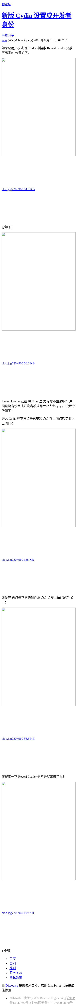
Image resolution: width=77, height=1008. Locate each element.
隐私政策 (15, 977)
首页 (12, 958)
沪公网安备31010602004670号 (52, 1002)
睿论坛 (6, 4)
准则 (12, 968)
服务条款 (15, 973)
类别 (12, 963)
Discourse (12, 985)
